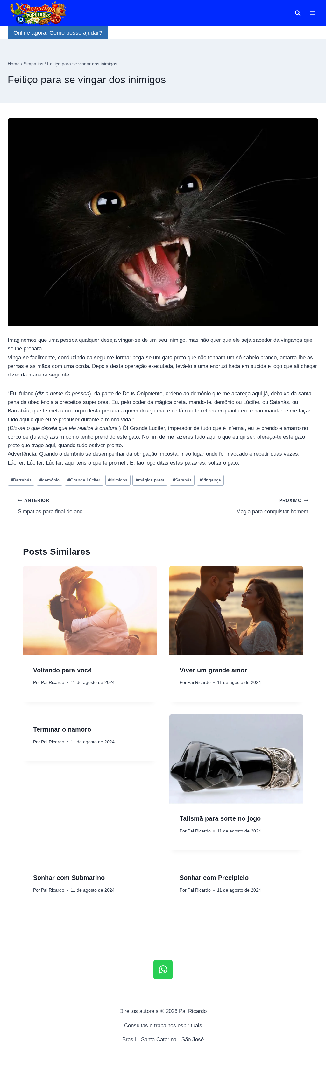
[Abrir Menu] (312, 13)
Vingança (210, 480)
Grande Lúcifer (83, 480)
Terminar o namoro (62, 729)
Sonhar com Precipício (214, 877)
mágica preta (150, 480)
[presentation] (90, 610)
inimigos (117, 480)
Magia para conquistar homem (272, 506)
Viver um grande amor (213, 670)
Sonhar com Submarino (69, 877)
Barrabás (21, 480)
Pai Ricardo (52, 682)
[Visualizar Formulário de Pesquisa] (297, 13)
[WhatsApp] (163, 969)
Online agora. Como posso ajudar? (57, 33)
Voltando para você (62, 670)
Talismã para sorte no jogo (220, 818)
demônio (49, 480)
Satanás (182, 480)
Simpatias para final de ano (50, 506)
